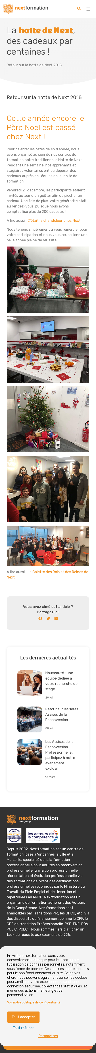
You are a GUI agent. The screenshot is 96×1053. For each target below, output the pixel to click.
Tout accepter (23, 1017)
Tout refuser (23, 1028)
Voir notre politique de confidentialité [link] (34, 1002)
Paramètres (48, 1036)
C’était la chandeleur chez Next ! (54, 220)
